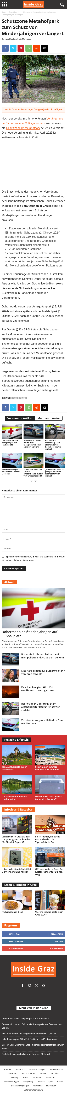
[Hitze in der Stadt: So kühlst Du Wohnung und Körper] (17, 857)
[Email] (44, 48)
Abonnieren (56, 948)
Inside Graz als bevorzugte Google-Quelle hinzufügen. (34, 109)
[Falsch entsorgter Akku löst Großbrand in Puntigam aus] (10, 692)
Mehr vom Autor (48, 418)
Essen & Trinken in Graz (20, 885)
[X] (13, 48)
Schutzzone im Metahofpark (23, 128)
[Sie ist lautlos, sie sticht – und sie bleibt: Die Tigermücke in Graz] (50, 824)
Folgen (59, 941)
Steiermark (20, 1069)
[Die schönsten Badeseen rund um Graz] (17, 784)
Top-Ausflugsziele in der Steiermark (14, 768)
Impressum (51, 1085)
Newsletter (37, 1085)
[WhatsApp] (28, 48)
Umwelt (25, 1077)
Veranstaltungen (11, 1081)
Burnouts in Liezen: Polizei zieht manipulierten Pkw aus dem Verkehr (32, 443)
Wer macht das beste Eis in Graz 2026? (49, 913)
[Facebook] (5, 48)
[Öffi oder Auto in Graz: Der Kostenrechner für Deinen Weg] (50, 857)
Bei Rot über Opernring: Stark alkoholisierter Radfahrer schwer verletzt (53, 444)
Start (4, 12)
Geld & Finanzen (28, 1073)
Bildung (14, 1077)
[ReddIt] (36, 48)
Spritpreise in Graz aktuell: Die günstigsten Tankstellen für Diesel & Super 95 (16, 839)
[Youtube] (44, 986)
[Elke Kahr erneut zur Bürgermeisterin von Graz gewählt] (10, 675)
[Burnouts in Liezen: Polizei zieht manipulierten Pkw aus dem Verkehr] (34, 431)
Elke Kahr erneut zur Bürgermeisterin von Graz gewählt (29, 1033)
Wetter (60, 1081)
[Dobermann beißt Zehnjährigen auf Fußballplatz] (12, 431)
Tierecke (40, 1081)
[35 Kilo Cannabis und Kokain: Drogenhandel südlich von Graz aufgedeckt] (34, 460)
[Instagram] (30, 986)
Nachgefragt (28, 1081)
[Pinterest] (21, 48)
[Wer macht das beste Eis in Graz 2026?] (50, 900)
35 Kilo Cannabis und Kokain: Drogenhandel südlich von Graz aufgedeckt (33, 472)
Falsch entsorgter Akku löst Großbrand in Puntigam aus (37, 689)
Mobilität (55, 1073)
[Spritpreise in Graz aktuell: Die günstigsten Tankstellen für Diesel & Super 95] (17, 824)
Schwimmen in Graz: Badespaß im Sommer (47, 768)
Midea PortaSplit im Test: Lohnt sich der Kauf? (48, 798)
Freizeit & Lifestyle (37, 1069)
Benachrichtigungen (20, 1085)
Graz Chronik (14, 12)
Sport (50, 1081)
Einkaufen (12, 1073)
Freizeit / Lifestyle (16, 740)
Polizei (23, 398)
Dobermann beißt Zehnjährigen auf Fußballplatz (10, 442)
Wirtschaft (37, 1077)
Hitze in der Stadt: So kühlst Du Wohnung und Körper (16, 870)
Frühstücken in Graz (12, 911)
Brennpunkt (51, 1077)
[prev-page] (31, 481)
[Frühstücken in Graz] (17, 900)
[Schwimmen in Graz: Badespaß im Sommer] (50, 755)
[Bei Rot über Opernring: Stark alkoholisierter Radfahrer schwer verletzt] (55, 431)
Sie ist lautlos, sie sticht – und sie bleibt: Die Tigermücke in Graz (48, 839)
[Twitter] (37, 986)
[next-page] (35, 481)
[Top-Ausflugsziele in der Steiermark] (17, 755)
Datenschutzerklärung (33, 1089)
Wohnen (43, 1073)
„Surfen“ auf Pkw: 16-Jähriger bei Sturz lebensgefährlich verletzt (54, 472)
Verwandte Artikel (19, 418)
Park (15, 398)
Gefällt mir (57, 934)
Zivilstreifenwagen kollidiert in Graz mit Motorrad (11, 471)
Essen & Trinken (56, 1069)
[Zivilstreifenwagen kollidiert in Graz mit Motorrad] (12, 460)
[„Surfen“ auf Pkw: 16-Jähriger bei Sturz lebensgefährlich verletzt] (55, 460)
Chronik (7, 1069)
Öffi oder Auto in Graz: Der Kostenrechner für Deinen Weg (49, 871)
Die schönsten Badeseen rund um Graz (14, 798)
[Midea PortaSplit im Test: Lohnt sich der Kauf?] (50, 784)
